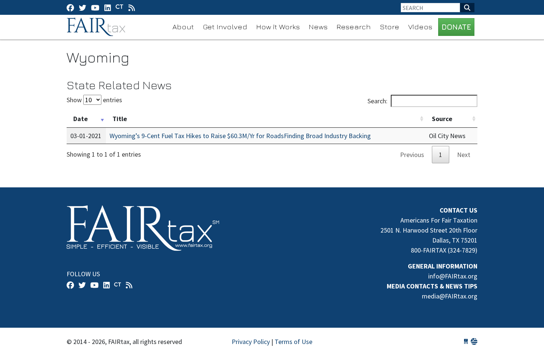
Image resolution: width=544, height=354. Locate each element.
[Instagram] (107, 7)
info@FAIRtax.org (452, 276)
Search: (377, 101)
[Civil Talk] (119, 7)
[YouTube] (95, 7)
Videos (420, 26)
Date (80, 118)
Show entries (94, 100)
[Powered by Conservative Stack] (474, 341)
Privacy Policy (251, 341)
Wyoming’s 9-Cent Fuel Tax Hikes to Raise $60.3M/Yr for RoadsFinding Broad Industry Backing (240, 135)
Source (442, 118)
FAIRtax (97, 27)
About (183, 26)
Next (463, 154)
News (318, 26)
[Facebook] (70, 7)
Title (120, 118)
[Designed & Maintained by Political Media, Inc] (466, 341)
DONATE (456, 27)
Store (389, 26)
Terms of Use (293, 341)
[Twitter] (82, 7)
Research (353, 26)
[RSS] (131, 7)
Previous (412, 154)
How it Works (278, 26)
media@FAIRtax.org (449, 296)
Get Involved (225, 26)
